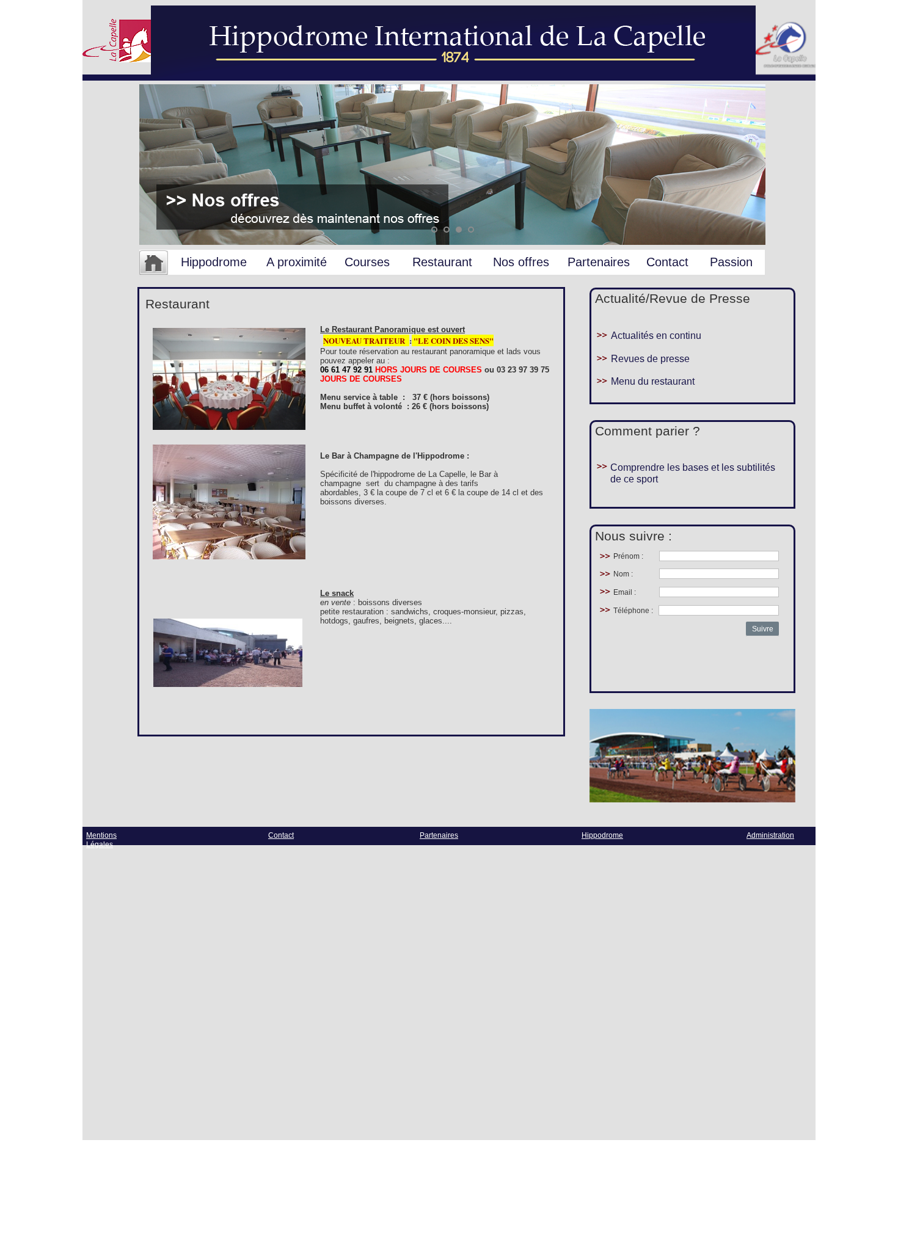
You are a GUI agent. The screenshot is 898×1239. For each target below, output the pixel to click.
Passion (731, 262)
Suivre (762, 629)
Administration (770, 835)
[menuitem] (153, 263)
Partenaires (599, 262)
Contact (667, 262)
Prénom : (628, 556)
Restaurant (442, 262)
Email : (624, 592)
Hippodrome (214, 262)
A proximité (296, 262)
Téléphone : (633, 610)
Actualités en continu (656, 335)
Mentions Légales (101, 840)
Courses (367, 262)
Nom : (623, 574)
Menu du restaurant (653, 381)
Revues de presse (650, 359)
